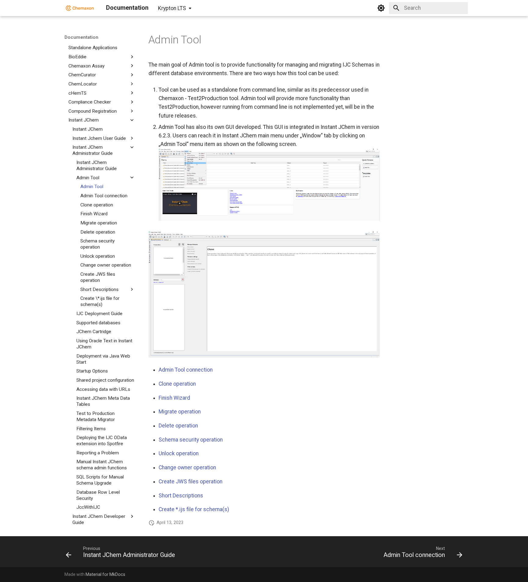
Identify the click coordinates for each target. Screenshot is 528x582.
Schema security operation (191, 440)
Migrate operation (180, 412)
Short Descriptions (181, 496)
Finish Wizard (174, 398)
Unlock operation (179, 453)
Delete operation (178, 426)
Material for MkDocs (105, 574)
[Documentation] (80, 8)
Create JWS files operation (190, 481)
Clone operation (177, 384)
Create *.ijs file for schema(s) (194, 509)
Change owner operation (187, 467)
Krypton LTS (172, 8)
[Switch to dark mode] (381, 8)
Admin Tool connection (186, 370)
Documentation (81, 37)
